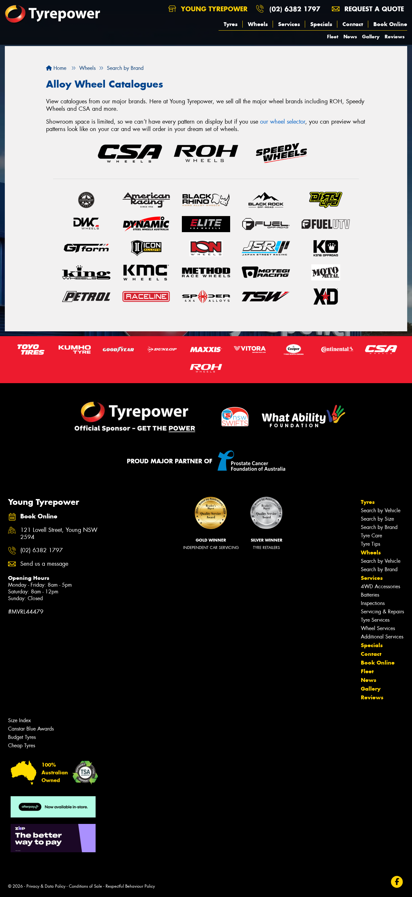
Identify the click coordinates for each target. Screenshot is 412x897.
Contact (352, 24)
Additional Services (382, 636)
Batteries (370, 594)
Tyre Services (375, 620)
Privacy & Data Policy (45, 886)
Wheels (258, 24)
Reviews (395, 36)
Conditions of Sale (85, 886)
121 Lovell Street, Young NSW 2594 (59, 533)
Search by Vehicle (380, 510)
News (350, 36)
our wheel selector (282, 122)
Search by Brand (379, 527)
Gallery (370, 36)
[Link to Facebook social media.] (397, 882)
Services (289, 24)
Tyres (231, 24)
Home (59, 68)
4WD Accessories (380, 586)
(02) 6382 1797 (294, 9)
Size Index (19, 720)
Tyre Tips (370, 544)
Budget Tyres (22, 737)
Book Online (390, 24)
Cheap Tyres (21, 745)
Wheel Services (378, 628)
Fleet (332, 36)
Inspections (373, 603)
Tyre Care (371, 535)
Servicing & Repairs (382, 611)
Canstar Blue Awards (31, 728)
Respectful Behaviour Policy (130, 886)
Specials (321, 24)
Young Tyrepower (213, 9)
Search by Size (377, 518)
